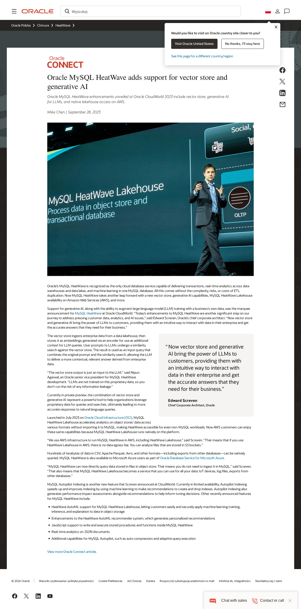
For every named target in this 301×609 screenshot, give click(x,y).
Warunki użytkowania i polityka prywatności (66, 581)
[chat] (212, 600)
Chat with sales (234, 600)
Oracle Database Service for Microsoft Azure (192, 458)
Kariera (150, 581)
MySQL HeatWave (88, 313)
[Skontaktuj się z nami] (287, 11)
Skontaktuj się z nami (268, 581)
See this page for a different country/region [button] (202, 56)
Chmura (43, 25)
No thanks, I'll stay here (242, 43)
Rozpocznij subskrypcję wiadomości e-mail (187, 581)
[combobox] (150, 11)
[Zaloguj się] (277, 11)
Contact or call (272, 600)
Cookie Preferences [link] (111, 581)
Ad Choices (134, 581)
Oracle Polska (21, 25)
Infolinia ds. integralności (234, 581)
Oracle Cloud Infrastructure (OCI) (108, 417)
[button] (14, 11)
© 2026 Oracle (20, 581)
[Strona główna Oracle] (38, 11)
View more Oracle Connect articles (71, 551)
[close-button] (290, 600)
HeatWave (62, 25)
